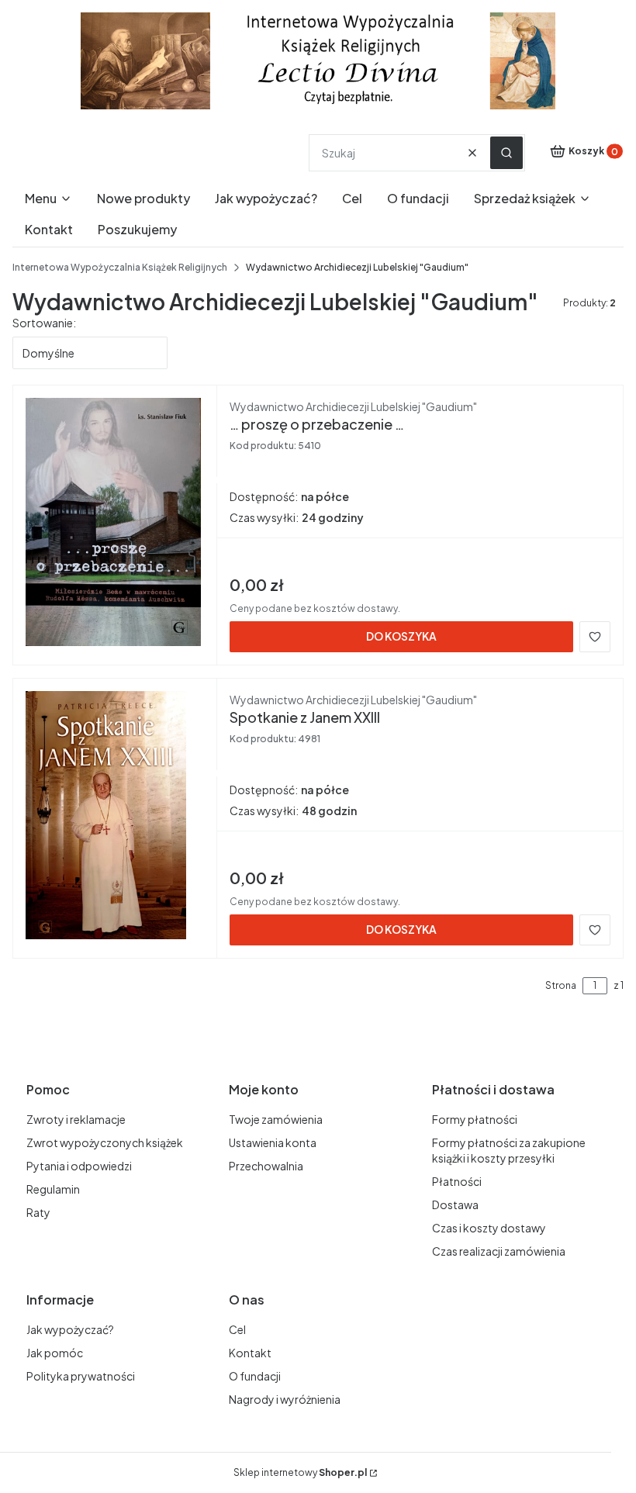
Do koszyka (401, 636)
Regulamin (53, 1189)
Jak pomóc (54, 1353)
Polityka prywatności (80, 1376)
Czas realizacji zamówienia (498, 1251)
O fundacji (255, 1376)
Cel (237, 1329)
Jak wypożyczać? (70, 1329)
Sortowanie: (44, 323)
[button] (506, 153)
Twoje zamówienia (276, 1119)
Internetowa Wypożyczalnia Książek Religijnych (119, 267)
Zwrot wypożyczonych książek (104, 1142)
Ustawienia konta (272, 1142)
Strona (560, 985)
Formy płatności (474, 1119)
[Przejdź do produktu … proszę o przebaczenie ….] (115, 522)
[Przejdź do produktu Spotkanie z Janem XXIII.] (115, 815)
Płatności (457, 1181)
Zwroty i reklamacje (76, 1119)
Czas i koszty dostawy (489, 1228)
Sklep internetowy (300, 1472)
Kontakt (250, 1353)
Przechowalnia (266, 1166)
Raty (38, 1212)
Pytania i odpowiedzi (79, 1166)
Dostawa (455, 1204)
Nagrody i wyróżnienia (284, 1399)
